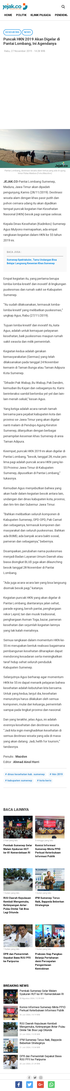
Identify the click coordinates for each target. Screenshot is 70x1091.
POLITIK (21, 15)
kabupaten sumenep (19, 780)
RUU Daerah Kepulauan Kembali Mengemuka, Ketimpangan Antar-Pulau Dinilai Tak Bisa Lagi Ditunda (17, 905)
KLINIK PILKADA (41, 15)
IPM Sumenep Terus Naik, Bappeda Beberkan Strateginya (49, 901)
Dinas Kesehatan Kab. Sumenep (26, 774)
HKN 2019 (57, 774)
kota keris (45, 780)
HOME (8, 15)
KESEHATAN (12, 32)
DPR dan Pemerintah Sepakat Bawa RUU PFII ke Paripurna (17, 957)
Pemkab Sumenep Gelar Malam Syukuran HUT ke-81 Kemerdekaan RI (17, 849)
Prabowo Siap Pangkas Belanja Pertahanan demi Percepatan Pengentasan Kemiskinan (48, 961)
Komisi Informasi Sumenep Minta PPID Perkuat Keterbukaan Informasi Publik (48, 851)
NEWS (27, 32)
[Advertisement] (35, 91)
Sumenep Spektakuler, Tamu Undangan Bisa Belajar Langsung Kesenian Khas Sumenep (32, 261)
